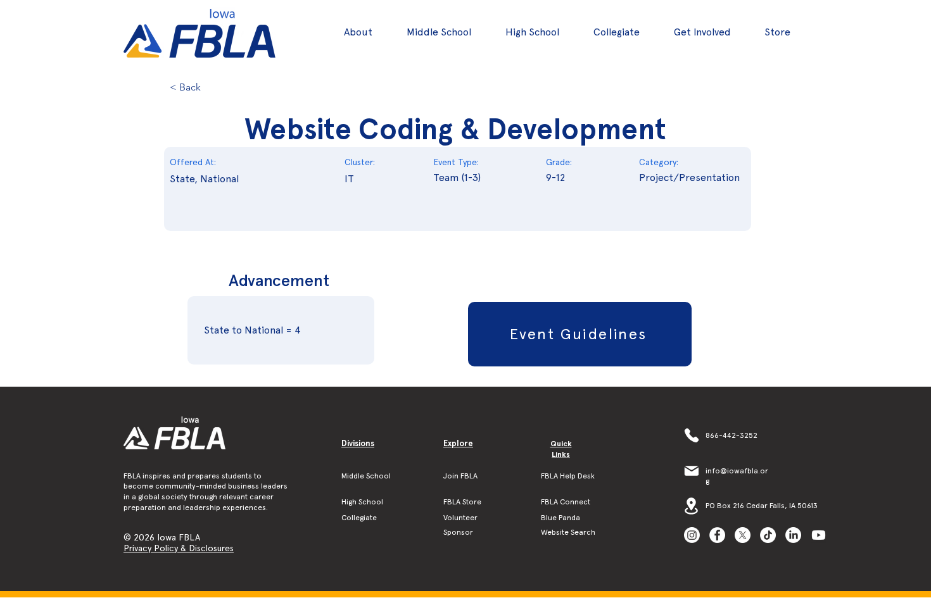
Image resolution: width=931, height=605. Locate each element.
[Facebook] (717, 535)
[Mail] (691, 471)
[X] (742, 535)
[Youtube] (818, 535)
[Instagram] (692, 535)
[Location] (691, 506)
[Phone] (691, 435)
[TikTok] (768, 535)
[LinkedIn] (793, 535)
